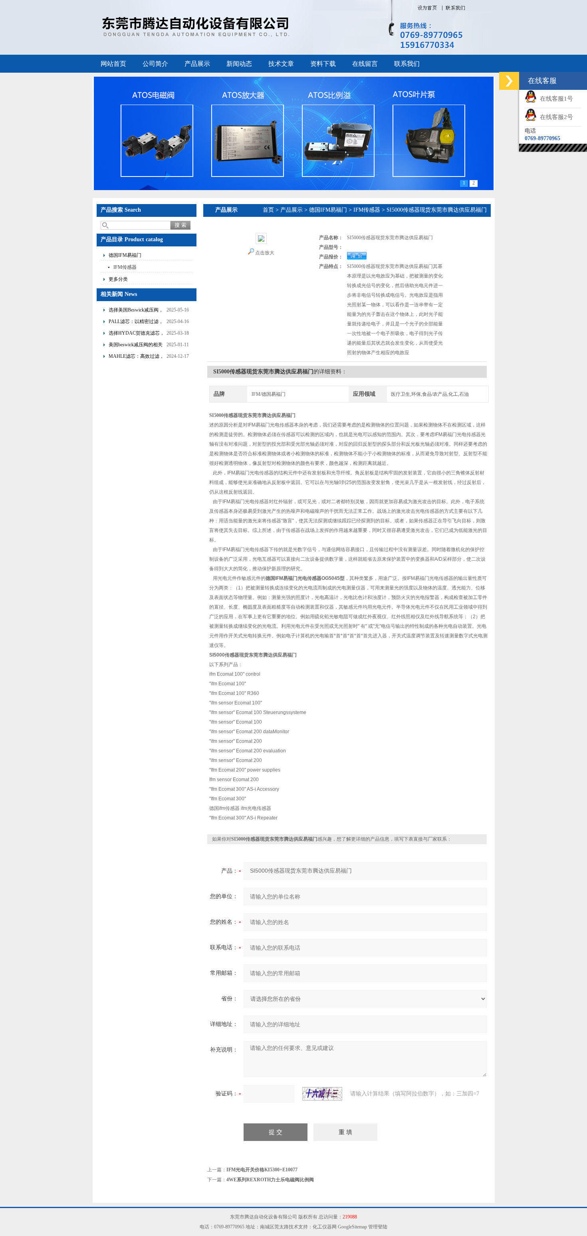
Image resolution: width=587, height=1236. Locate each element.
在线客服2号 (555, 117)
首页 (268, 210)
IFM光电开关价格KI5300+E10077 (261, 1170)
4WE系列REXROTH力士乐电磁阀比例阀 (270, 1179)
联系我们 (407, 63)
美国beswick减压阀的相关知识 (136, 345)
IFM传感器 (125, 267)
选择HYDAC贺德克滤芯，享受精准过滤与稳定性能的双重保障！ (137, 334)
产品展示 (197, 63)
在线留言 (365, 63)
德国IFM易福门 (125, 255)
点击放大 (264, 253)
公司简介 (155, 63)
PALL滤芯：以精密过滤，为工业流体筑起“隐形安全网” (136, 322)
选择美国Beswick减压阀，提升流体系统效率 (136, 311)
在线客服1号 (555, 98)
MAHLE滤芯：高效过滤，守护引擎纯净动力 (136, 357)
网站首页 (113, 63)
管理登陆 (377, 1227)
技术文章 (281, 63)
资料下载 (323, 63)
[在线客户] (509, 81)
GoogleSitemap (352, 1227)
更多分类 (118, 279)
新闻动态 (239, 63)
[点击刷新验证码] (322, 1094)
